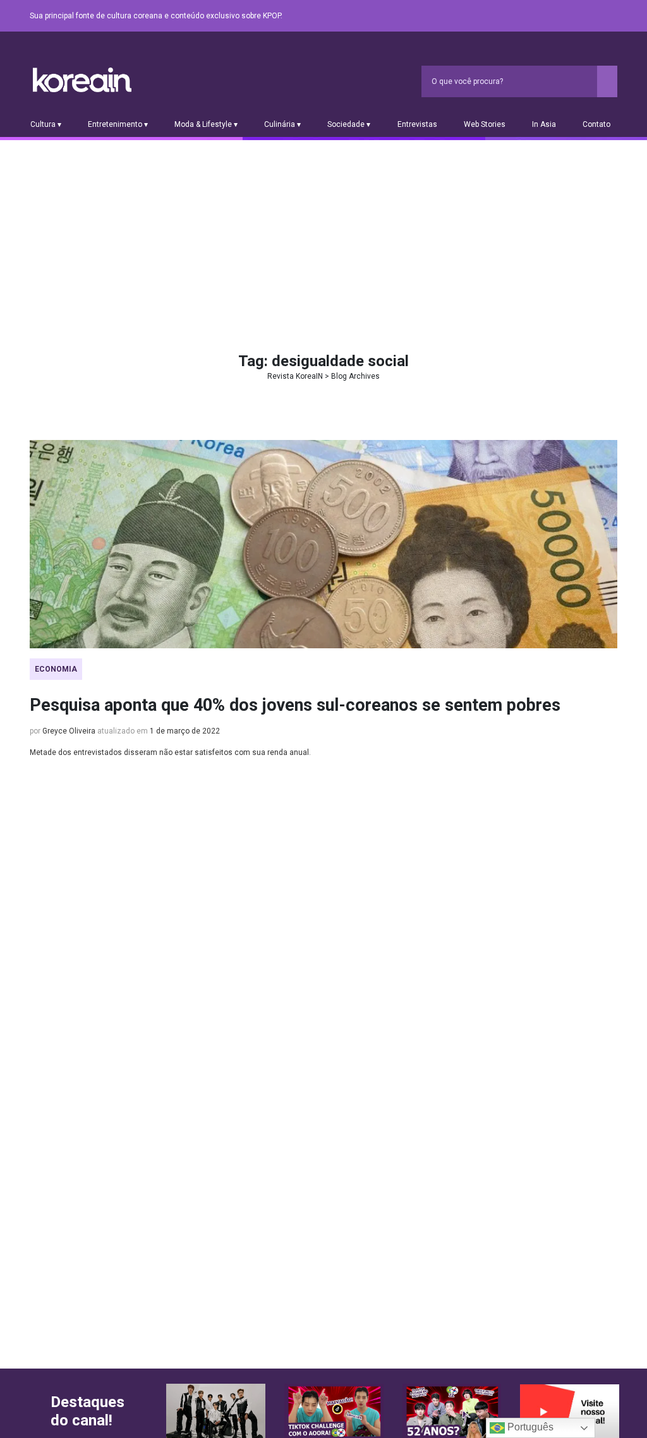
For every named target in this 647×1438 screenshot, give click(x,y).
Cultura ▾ (45, 124)
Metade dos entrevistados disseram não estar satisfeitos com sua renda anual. (170, 752)
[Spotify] (579, 16)
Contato (596, 124)
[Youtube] (564, 16)
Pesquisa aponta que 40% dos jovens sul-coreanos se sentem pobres (295, 705)
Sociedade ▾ (348, 124)
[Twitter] (549, 16)
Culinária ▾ (282, 124)
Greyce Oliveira (68, 731)
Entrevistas (417, 124)
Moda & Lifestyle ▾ (206, 124)
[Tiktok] (595, 16)
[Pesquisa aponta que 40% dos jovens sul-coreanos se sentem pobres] (323, 544)
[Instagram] (534, 16)
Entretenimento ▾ (118, 124)
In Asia (544, 124)
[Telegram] (610, 16)
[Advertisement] (323, 234)
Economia (56, 669)
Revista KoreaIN (82, 80)
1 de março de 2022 (185, 731)
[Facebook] (519, 16)
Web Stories (484, 124)
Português (529, 1427)
